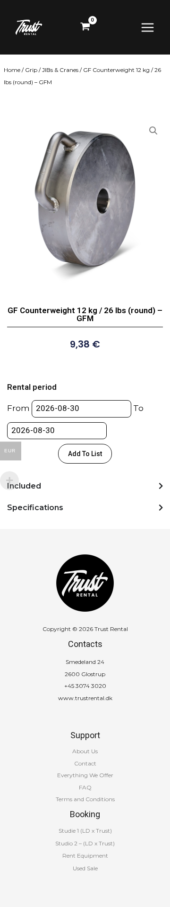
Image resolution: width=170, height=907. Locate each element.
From (18, 408)
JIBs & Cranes (60, 69)
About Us (85, 751)
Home (12, 69)
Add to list (85, 453)
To (138, 408)
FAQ (85, 787)
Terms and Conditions (85, 799)
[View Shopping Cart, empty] (85, 27)
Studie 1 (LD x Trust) (85, 830)
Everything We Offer (85, 775)
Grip (31, 69)
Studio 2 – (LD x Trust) (85, 843)
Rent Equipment (85, 855)
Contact (85, 763)
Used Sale (85, 868)
